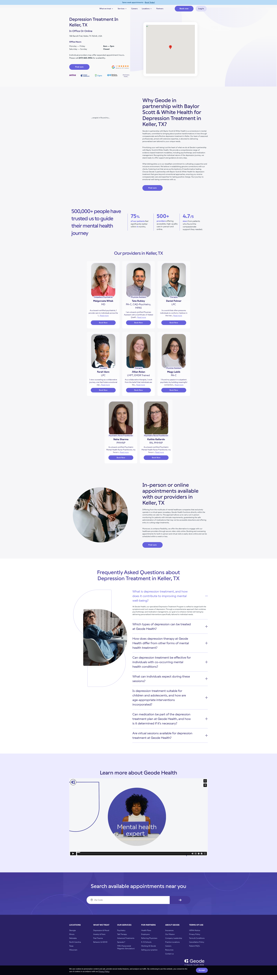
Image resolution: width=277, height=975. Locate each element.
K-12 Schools (146, 942)
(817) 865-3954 (85, 58)
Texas (71, 946)
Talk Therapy (122, 934)
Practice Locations (172, 942)
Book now (184, 9)
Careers (134, 9)
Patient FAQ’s (194, 946)
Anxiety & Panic (99, 934)
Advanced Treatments (125, 938)
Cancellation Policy (196, 942)
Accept (202, 970)
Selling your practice (149, 950)
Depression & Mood (101, 930)
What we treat (106, 9)
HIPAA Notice (194, 930)
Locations (147, 9)
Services (122, 9)
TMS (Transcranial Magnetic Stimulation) (126, 947)
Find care (79, 67)
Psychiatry (121, 930)
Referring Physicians (149, 938)
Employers (145, 934)
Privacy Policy (103, 971)
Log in (201, 9)
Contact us (169, 954)
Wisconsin (73, 950)
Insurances (169, 930)
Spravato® (121, 942)
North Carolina (75, 942)
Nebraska (73, 938)
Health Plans (146, 930)
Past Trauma (98, 938)
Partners (159, 9)
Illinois (71, 934)
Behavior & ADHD (100, 942)
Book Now (107, 323)
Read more (104, 316)
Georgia (72, 930)
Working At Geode (148, 946)
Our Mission (170, 934)
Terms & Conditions (197, 938)
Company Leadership (173, 938)
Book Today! (150, 2)
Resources (169, 950)
